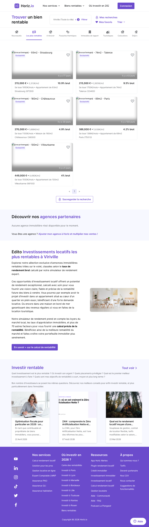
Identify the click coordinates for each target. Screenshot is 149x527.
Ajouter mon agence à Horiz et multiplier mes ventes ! (68, 233)
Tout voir (128, 368)
